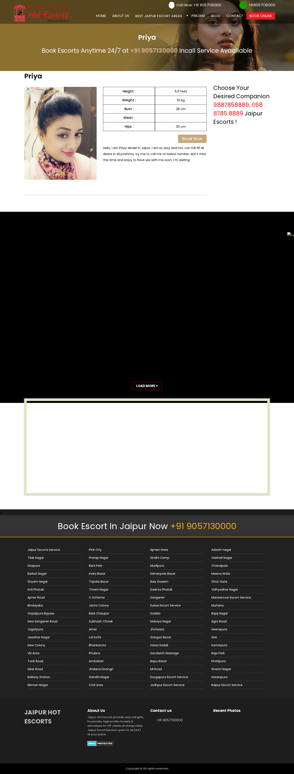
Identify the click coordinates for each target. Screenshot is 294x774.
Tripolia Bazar (99, 581)
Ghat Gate (219, 581)
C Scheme (97, 597)
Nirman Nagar (38, 685)
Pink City (95, 550)
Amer (93, 629)
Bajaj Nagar (219, 613)
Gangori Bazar (160, 637)
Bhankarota (97, 645)
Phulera (94, 653)
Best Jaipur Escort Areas (158, 16)
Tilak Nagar (36, 558)
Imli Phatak (36, 589)
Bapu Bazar (158, 661)
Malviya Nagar (160, 621)
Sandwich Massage (164, 653)
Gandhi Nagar (99, 677)
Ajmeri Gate (159, 550)
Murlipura (157, 566)
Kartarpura (219, 645)
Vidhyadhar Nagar (224, 589)
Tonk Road (35, 661)
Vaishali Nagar (221, 558)
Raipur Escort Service (227, 685)
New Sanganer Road (42, 621)
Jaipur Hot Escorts (99, 717)
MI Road (156, 669)
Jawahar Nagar (39, 637)
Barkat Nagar (37, 573)
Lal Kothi (95, 637)
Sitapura (34, 566)
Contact (234, 15)
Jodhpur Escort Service (167, 685)
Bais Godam (159, 581)
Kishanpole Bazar (162, 573)
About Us (120, 15)
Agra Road (219, 621)
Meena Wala (220, 573)
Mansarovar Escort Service (231, 597)
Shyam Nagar (38, 581)
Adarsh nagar (221, 550)
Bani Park (95, 566)
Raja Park (218, 653)
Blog (215, 15)
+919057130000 (262, 5)
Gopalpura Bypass (41, 613)
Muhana (217, 605)
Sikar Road (35, 669)
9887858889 (231, 105)
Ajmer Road (36, 597)
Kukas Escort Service (165, 605)
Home (101, 15)
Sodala (155, 613)
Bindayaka (35, 605)
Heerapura (219, 629)
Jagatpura (35, 629)
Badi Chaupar (99, 613)
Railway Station (39, 677)
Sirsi (214, 637)
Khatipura (218, 661)
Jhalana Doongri (101, 669)
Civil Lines (96, 685)
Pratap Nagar (98, 558)
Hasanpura (219, 677)
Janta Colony (99, 605)
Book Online (260, 15)
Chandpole (219, 566)
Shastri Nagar (221, 669)
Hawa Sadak (159, 645)
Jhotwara (157, 629)
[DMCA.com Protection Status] (100, 743)
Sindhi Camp (159, 558)
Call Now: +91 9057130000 (198, 5)
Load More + (147, 386)
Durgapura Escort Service (169, 677)
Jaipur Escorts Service (44, 550)
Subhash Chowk (101, 621)
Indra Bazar (97, 573)
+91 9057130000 (154, 50)
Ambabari (96, 661)
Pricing (198, 15)
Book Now (192, 139)
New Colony (36, 645)
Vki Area (33, 653)
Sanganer (157, 597)
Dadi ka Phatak (161, 589)
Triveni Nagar (98, 589)
